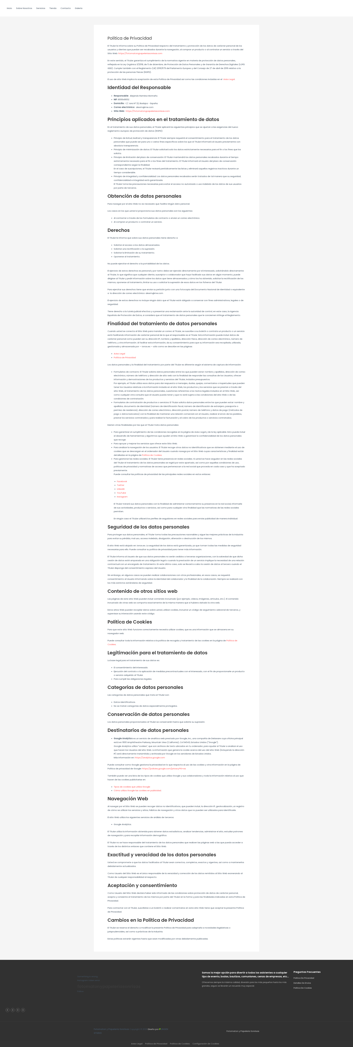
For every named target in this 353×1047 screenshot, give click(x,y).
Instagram (122, 496)
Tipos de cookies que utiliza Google (132, 786)
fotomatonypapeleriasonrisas (109, 986)
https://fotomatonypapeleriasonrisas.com (140, 53)
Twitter (120, 485)
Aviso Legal (229, 79)
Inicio (9, 8)
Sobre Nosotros (24, 8)
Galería (78, 8)
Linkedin (121, 488)
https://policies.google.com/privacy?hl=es (164, 768)
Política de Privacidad (125, 357)
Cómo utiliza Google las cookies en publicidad (137, 790)
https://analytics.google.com (150, 757)
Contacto (66, 8)
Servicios (40, 8)
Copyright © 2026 (121, 1029)
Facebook (122, 481)
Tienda (52, 8)
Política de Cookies (152, 455)
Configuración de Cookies (205, 1043)
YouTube (121, 492)
